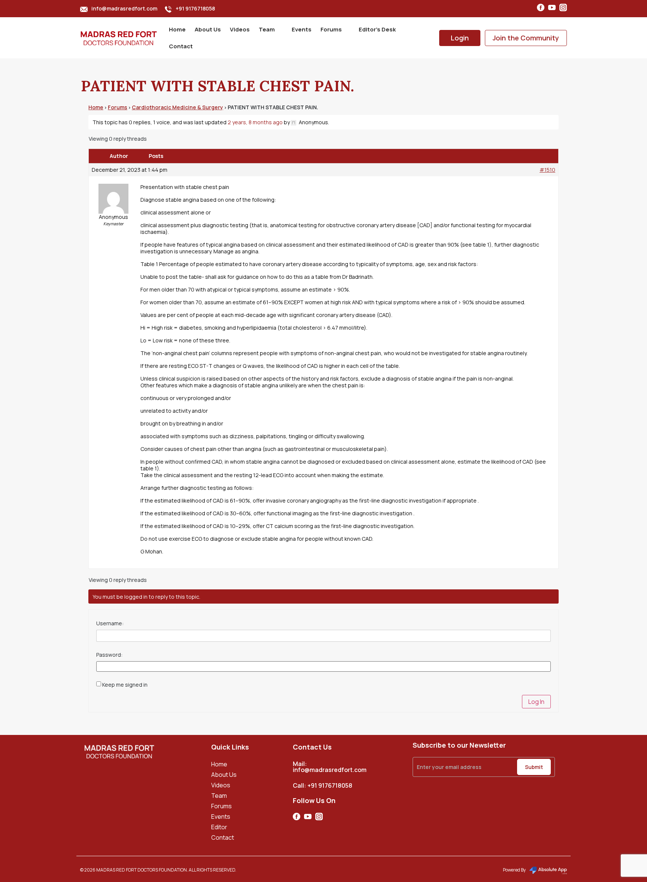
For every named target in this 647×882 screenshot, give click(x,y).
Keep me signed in (125, 684)
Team (267, 29)
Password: (109, 654)
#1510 (547, 170)
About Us (208, 29)
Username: (110, 623)
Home (177, 29)
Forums (331, 29)
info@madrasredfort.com (124, 8)
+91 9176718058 (195, 8)
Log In (536, 702)
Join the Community (526, 37)
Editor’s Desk (377, 29)
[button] (270, 29)
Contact (181, 46)
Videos (240, 29)
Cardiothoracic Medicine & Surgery (177, 107)
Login (460, 37)
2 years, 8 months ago (255, 122)
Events (302, 29)
